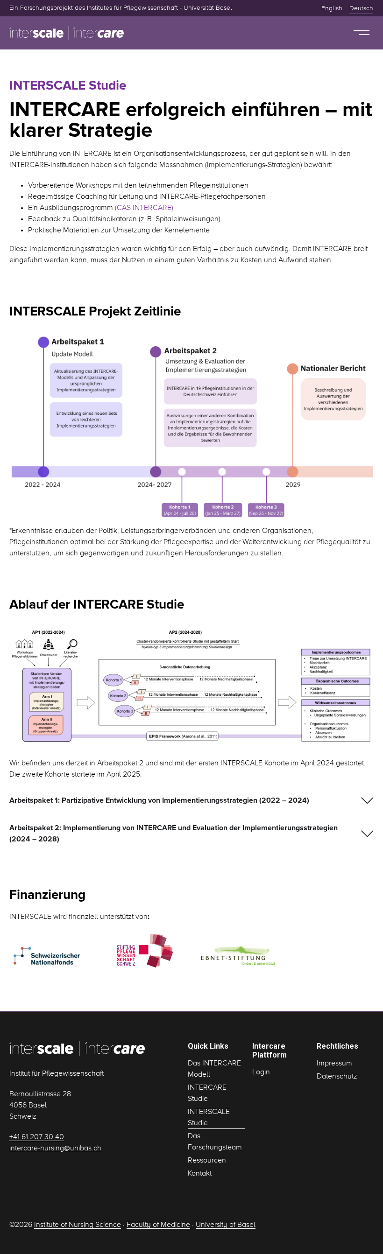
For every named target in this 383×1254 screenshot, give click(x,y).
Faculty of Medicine (158, 1225)
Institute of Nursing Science (77, 1225)
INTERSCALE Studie (209, 1117)
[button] (362, 33)
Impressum (334, 1063)
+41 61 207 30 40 (36, 1137)
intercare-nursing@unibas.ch (55, 1148)
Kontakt (200, 1173)
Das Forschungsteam (215, 1142)
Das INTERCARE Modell (214, 1069)
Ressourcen (207, 1160)
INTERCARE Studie (207, 1093)
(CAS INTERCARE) (144, 208)
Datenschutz (337, 1076)
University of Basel (225, 1225)
